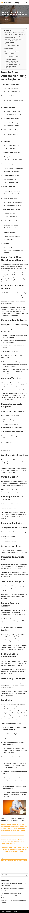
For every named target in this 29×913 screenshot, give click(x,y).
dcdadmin (6, 19)
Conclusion (8, 67)
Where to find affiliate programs (14, 45)
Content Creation (9, 50)
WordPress (14, 911)
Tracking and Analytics (11, 59)
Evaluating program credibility (14, 46)
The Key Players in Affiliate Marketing (15, 39)
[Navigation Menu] (26, 2)
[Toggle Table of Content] (23, 30)
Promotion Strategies (9, 53)
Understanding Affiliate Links (12, 58)
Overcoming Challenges (11, 66)
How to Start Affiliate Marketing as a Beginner (13, 32)
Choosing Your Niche (9, 42)
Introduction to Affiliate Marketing (12, 36)
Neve (2, 911)
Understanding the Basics (11, 37)
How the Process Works (12, 40)
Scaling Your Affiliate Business (12, 62)
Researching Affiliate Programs (12, 43)
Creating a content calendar (13, 56)
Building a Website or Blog (11, 48)
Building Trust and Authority (12, 61)
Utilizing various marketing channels (15, 54)
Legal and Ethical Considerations (13, 64)
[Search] (26, 875)
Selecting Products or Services (12, 51)
